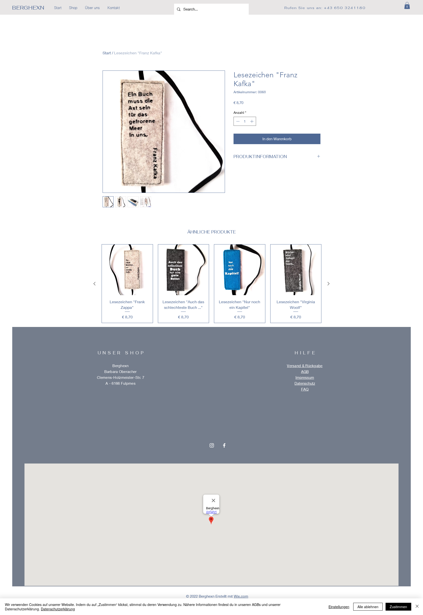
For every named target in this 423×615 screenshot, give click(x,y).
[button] (407, 5)
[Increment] (252, 121)
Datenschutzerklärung (58, 608)
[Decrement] (237, 121)
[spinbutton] (244, 121)
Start (107, 52)
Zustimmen (398, 606)
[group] (211, 283)
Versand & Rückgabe (304, 365)
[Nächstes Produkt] (328, 284)
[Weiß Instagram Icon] (212, 445)
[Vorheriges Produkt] (94, 284)
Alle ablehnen (367, 606)
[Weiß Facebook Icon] (224, 445)
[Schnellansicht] (127, 269)
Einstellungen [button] (339, 606)
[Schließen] (417, 606)
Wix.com (241, 596)
